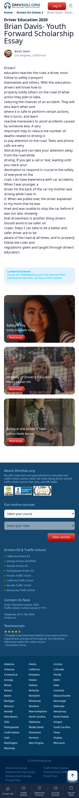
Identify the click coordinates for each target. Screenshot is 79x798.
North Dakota (61, 716)
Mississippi (59, 701)
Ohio (6, 722)
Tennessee (35, 732)
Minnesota (35, 701)
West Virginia (36, 743)
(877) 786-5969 (25, 614)
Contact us (10, 617)
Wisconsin (59, 743)
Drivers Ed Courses (16, 768)
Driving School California (57, 772)
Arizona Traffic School (18, 575)
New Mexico (11, 716)
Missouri (9, 706)
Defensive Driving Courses (20, 772)
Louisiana (58, 690)
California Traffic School (19, 580)
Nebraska (58, 706)
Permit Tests (51, 776)
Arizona (57, 664)
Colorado (58, 669)
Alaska (32, 664)
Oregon (57, 722)
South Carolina (61, 727)
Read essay (15, 337)
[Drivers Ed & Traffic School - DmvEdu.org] (22, 5)
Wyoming (9, 748)
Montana (34, 706)
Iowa (56, 685)
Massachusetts (61, 695)
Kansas (8, 690)
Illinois (7, 685)
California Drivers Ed (18, 556)
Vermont (33, 737)
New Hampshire (38, 711)
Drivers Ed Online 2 (30, 12)
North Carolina (37, 716)
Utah (7, 737)
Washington (10, 743)
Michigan (9, 701)
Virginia (57, 737)
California (34, 669)
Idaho (56, 680)
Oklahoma (34, 722)
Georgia (8, 680)
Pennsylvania (11, 727)
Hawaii (32, 680)
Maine (7, 695)
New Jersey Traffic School (20, 590)
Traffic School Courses (56, 768)
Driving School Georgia (18, 776)
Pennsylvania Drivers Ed (20, 570)
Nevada (8, 711)
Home (8, 12)
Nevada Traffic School (18, 585)
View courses (61, 537)
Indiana (33, 685)
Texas (56, 732)
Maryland (34, 695)
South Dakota (11, 732)
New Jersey (59, 711)
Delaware (34, 674)
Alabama (9, 664)
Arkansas (9, 669)
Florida (57, 674)
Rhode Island (36, 727)
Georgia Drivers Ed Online (21, 561)
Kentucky (34, 690)
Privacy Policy (13, 780)
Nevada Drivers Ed (17, 566)
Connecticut (10, 674)
